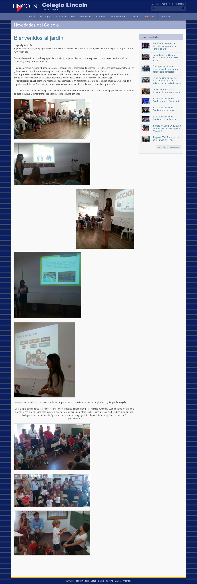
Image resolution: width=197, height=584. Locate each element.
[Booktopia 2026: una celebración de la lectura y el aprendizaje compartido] (145, 68)
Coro (133, 16)
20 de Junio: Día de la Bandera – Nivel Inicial (163, 109)
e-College (101, 16)
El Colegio (45, 16)
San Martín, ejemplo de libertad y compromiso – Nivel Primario (164, 46)
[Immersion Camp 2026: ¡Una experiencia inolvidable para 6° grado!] (145, 127)
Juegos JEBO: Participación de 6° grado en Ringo (166, 138)
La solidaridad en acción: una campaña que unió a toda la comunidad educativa (167, 80)
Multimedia (117, 16)
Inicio (32, 16)
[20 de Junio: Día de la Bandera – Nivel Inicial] (145, 109)
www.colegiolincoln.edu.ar (77, 581)
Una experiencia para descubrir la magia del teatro (167, 91)
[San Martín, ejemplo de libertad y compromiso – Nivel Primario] (145, 45)
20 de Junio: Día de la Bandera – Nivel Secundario (166, 100)
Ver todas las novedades (168, 147)
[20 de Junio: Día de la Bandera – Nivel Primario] (145, 118)
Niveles (59, 16)
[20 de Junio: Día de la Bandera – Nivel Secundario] (145, 100)
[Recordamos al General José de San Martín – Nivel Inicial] (145, 57)
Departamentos (79, 16)
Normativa (180, 4)
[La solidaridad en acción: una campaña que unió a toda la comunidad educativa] (145, 80)
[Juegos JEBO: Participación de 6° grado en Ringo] (145, 139)
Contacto (165, 16)
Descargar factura (160, 4)
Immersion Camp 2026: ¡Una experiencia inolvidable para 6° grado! (167, 128)
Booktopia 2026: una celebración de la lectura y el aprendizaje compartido (167, 69)
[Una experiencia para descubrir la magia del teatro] (145, 91)
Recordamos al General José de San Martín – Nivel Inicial (166, 57)
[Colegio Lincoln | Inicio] (25, 7)
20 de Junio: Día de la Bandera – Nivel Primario (165, 118)
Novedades (149, 16)
